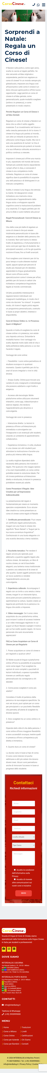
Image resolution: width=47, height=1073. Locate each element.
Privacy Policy (25, 1064)
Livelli (24, 1031)
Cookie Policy (38, 1064)
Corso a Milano (10, 1031)
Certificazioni (27, 1035)
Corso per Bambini (11, 1044)
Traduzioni (26, 1027)
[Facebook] (3, 949)
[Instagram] (8, 949)
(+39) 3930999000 (13, 1014)
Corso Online (9, 1035)
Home (6, 1027)
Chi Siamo (26, 1040)
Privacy (15, 876)
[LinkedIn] (14, 949)
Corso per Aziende (11, 1040)
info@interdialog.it (12, 1005)
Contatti (25, 1044)
